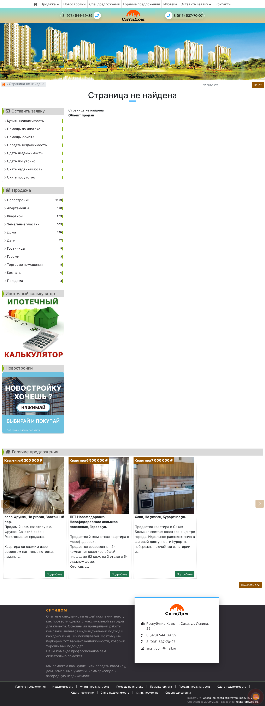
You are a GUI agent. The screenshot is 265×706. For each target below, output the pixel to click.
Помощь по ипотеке (129, 686)
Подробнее (54, 574)
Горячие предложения (141, 4)
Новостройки (74, 4)
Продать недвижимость (195, 686)
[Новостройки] (33, 402)
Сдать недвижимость (231, 686)
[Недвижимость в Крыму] (4, 84)
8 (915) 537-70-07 (188, 15)
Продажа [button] (49, 4)
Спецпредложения (104, 4)
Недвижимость (62, 686)
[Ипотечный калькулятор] (33, 328)
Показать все (250, 585)
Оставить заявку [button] (195, 4)
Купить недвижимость (95, 686)
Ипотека (170, 4)
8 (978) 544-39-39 (77, 15)
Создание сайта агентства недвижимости (231, 697)
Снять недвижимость (115, 692)
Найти (258, 85)
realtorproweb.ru (247, 701)
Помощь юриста (161, 686)
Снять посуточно (147, 692)
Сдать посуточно (82, 692)
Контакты (223, 4)
